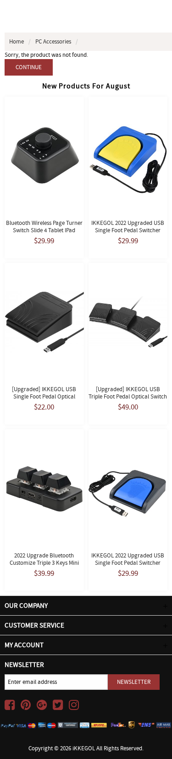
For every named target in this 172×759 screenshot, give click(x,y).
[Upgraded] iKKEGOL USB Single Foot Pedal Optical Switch (44, 396)
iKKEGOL (83, 748)
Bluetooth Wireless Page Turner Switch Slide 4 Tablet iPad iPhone (44, 230)
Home (16, 41)
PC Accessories (53, 41)
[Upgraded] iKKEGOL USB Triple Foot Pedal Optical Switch (128, 392)
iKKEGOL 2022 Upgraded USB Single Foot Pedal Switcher (127, 226)
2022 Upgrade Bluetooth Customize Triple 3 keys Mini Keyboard (44, 563)
